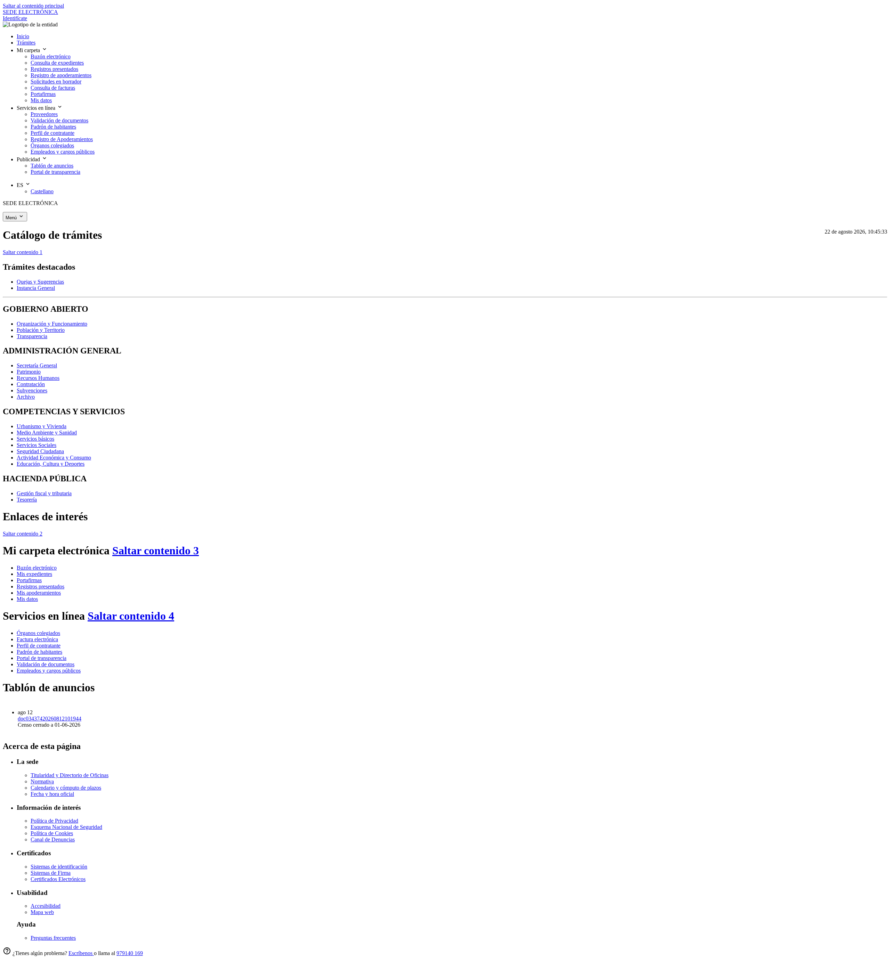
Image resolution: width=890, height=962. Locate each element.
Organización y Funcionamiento (52, 324)
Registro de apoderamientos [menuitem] (61, 75)
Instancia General (36, 288)
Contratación (31, 384)
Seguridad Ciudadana (40, 451)
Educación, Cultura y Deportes (50, 464)
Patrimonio (29, 372)
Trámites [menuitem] (26, 43)
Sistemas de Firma (51, 873)
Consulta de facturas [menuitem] (53, 88)
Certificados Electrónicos (58, 879)
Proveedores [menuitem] (44, 114)
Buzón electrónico (37, 568)
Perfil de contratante (38, 646)
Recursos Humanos (38, 378)
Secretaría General (37, 365)
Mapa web (42, 912)
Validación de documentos (45, 664)
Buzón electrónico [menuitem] (51, 56)
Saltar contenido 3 (155, 550)
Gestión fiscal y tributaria (44, 493)
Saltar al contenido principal (33, 6)
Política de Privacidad (54, 821)
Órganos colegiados (38, 633)
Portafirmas (29, 580)
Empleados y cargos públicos (49, 671)
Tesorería (27, 500)
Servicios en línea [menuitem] (37, 108)
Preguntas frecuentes (53, 938)
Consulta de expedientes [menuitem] (57, 63)
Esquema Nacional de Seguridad (66, 827)
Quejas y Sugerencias (40, 282)
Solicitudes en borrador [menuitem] (56, 81)
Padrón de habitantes (39, 652)
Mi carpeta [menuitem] (29, 50)
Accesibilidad (45, 906)
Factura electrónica (37, 639)
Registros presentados (40, 586)
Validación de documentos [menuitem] (59, 120)
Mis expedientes (34, 574)
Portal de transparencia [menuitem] (55, 172)
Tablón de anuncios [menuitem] (52, 166)
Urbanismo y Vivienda (41, 426)
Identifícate (15, 18)
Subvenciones (32, 390)
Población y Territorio (41, 330)
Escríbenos (81, 953)
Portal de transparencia (41, 658)
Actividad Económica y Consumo (54, 457)
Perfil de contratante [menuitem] (52, 133)
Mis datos (27, 599)
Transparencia (32, 336)
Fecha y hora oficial (52, 794)
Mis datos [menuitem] (41, 100)
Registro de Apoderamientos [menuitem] (62, 139)
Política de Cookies (52, 833)
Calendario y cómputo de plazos (66, 788)
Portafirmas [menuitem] (43, 94)
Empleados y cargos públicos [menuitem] (63, 152)
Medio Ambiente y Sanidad (47, 432)
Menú (12, 217)
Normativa (42, 781)
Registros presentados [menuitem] (54, 69)
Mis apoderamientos (39, 593)
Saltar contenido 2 (22, 534)
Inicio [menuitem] (23, 36)
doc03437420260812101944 (49, 719)
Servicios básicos (35, 439)
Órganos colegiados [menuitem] (52, 145)
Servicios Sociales (36, 445)
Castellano (42, 191)
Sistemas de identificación (59, 867)
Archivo (26, 397)
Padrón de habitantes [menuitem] (53, 127)
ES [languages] (21, 185)
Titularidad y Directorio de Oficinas (69, 775)
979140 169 (129, 953)
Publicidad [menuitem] (29, 159)
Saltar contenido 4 (131, 616)
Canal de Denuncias (53, 839)
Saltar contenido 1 (22, 252)
